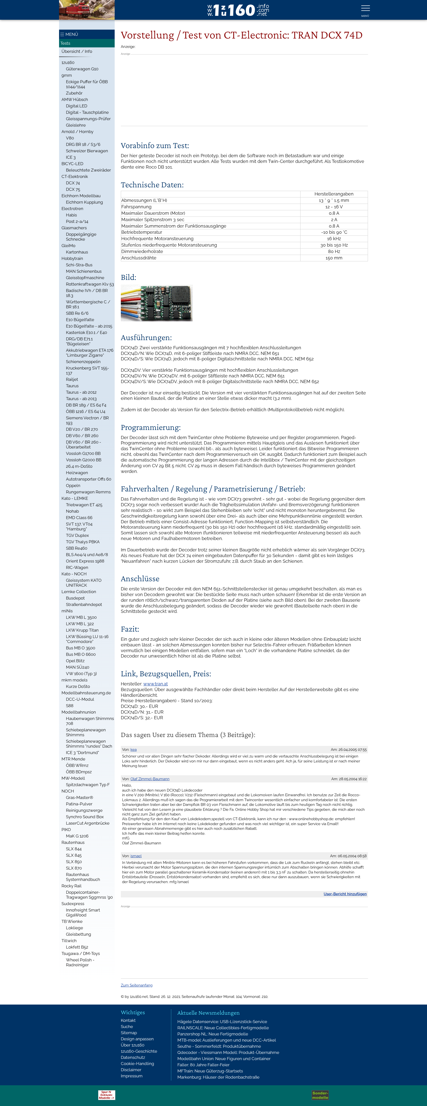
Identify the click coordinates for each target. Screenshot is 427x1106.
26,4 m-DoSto (79, 466)
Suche (127, 1026)
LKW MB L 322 (80, 623)
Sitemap (129, 1032)
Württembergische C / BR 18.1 (88, 304)
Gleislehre (76, 125)
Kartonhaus (77, 252)
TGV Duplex (77, 535)
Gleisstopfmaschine (85, 277)
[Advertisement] (244, 90)
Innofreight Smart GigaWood (83, 912)
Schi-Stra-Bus (79, 264)
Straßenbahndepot (84, 604)
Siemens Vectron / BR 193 (87, 420)
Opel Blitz (75, 660)
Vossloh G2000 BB (83, 459)
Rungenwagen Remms (88, 491)
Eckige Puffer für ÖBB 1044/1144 (87, 84)
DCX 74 (73, 182)
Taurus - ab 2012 (81, 392)
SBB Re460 (76, 548)
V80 (70, 138)
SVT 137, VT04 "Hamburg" (79, 526)
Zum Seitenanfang (136, 985)
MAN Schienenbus (84, 271)
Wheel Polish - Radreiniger (80, 962)
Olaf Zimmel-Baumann (150, 779)
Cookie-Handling (137, 1063)
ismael (136, 856)
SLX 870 (74, 868)
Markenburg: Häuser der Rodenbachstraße (218, 1077)
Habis (71, 215)
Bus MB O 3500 (80, 647)
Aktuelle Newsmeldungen (208, 1012)
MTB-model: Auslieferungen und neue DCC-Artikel (226, 1040)
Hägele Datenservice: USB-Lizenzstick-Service (222, 1021)
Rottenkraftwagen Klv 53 (90, 284)
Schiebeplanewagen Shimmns (86, 732)
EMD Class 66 (79, 517)
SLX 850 (74, 861)
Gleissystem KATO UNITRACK (84, 583)
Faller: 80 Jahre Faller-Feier (203, 1064)
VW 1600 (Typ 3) (81, 673)
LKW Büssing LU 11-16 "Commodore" (87, 639)
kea (133, 749)
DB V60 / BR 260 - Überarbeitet (83, 444)
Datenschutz (133, 1057)
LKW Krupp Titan (82, 630)
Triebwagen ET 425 (84, 504)
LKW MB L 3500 (81, 617)
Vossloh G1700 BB (83, 453)
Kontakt (128, 1020)
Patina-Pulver (79, 803)
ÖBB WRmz (77, 765)
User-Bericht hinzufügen (345, 894)
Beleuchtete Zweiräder (88, 170)
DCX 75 (73, 189)
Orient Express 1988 (85, 561)
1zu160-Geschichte (139, 1051)
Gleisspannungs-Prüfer (88, 118)
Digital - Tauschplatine (87, 112)
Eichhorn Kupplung (84, 202)
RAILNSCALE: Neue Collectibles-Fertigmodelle (223, 1027)
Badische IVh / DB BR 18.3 (87, 293)
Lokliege (74, 927)
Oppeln (73, 485)
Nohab (72, 511)
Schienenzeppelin (83, 361)
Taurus (72, 385)
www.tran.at (155, 683)
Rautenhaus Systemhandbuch (83, 877)
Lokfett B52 (77, 947)
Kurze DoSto (78, 686)
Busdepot (75, 598)
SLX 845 (74, 855)
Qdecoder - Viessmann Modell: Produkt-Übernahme (228, 1052)
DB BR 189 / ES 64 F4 (86, 405)
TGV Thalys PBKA (83, 541)
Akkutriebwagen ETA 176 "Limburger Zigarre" (89, 353)
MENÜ (71, 34)
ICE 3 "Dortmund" (82, 752)
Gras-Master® (79, 797)
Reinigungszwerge (84, 810)
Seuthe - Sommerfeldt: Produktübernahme (219, 1046)
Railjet (72, 379)
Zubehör (74, 93)
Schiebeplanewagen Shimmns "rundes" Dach (89, 744)
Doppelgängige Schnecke (81, 237)
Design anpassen (137, 1038)
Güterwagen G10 (82, 68)
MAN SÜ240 (77, 667)
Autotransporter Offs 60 (88, 479)
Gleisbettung (78, 934)
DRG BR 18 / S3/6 (83, 144)
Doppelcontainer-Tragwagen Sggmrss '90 (89, 895)
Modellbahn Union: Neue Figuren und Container (224, 1058)
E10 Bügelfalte (80, 319)
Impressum (132, 1075)
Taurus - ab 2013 (81, 398)
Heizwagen (77, 472)
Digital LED (76, 105)
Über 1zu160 (132, 1045)
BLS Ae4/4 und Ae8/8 (87, 554)
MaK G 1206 (77, 836)
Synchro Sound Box (85, 816)
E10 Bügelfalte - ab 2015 (89, 326)
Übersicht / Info (77, 51)
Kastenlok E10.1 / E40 (86, 332)
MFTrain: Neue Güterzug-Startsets (210, 1070)
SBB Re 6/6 (77, 313)
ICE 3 (71, 157)
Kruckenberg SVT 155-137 (87, 370)
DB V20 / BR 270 (82, 429)
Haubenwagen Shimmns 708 (90, 721)
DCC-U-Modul (80, 699)
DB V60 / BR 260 (82, 435)
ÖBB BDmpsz (79, 771)
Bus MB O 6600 (81, 654)
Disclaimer (131, 1069)
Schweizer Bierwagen (87, 150)
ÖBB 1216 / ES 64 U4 (85, 411)
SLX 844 (74, 848)
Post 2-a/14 (77, 221)
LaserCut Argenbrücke (87, 823)
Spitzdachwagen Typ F (88, 784)
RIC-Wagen (77, 567)
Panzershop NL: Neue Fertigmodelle (212, 1033)
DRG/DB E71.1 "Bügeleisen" (79, 341)
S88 (69, 705)
